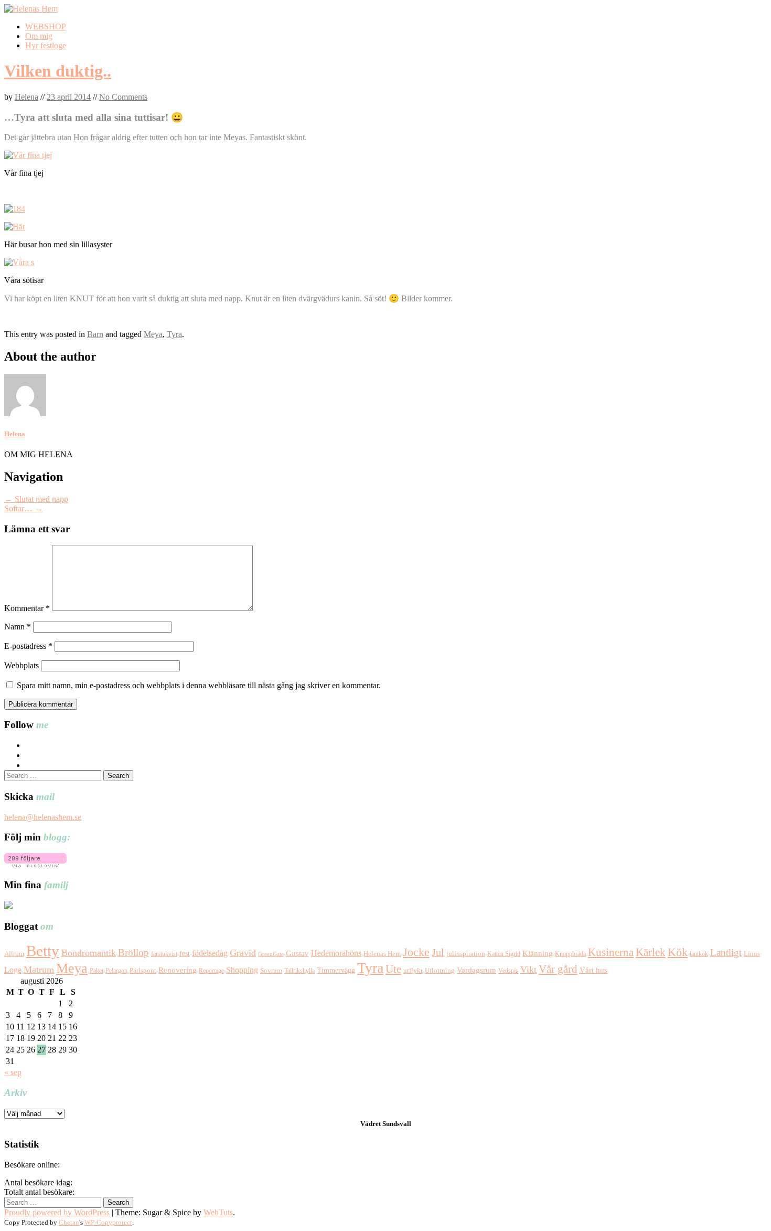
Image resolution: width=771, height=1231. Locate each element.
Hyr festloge (45, 45)
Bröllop (133, 952)
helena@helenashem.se (42, 817)
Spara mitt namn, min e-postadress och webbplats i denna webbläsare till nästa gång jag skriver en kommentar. (199, 685)
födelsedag (210, 953)
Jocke (416, 952)
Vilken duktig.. (57, 70)
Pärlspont (143, 970)
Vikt (528, 969)
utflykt (413, 970)
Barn (95, 334)
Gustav (297, 953)
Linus (752, 954)
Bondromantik (88, 953)
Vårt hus (593, 970)
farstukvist (164, 954)
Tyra (174, 334)
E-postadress (28, 645)
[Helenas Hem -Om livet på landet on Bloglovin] (35, 864)
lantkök (699, 954)
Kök (678, 952)
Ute (393, 969)
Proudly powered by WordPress (57, 1212)
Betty (42, 950)
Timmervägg (336, 970)
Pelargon (116, 970)
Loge (13, 969)
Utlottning (440, 970)
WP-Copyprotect (108, 1222)
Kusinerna (611, 952)
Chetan (69, 1222)
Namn (17, 626)
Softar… (23, 508)
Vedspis (508, 970)
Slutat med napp (36, 498)
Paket (96, 970)
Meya (153, 334)
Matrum (39, 969)
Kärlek (651, 952)
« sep (13, 1072)
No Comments (123, 96)
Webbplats (21, 665)
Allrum (14, 954)
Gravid (243, 953)
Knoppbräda (570, 954)
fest (184, 954)
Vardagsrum (476, 969)
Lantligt (726, 952)
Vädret (370, 1124)
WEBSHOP (45, 26)
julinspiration (465, 954)
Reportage (211, 970)
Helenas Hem (382, 954)
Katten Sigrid (503, 954)
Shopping (242, 969)
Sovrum (271, 970)
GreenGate (271, 954)
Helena (26, 96)
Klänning (537, 953)
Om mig (38, 35)
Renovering (177, 970)
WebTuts (218, 1212)
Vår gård (558, 969)
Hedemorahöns (336, 953)
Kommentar (27, 608)
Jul (438, 952)
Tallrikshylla (299, 970)
